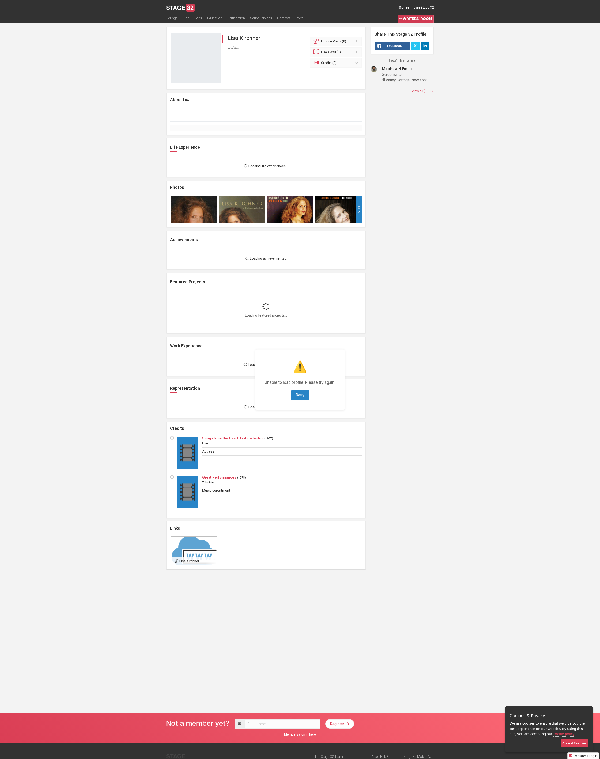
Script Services (261, 18)
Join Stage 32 (423, 7)
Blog (186, 18)
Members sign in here (300, 734)
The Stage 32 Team (329, 757)
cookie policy (563, 733)
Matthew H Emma (397, 69)
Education (214, 18)
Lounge (171, 18)
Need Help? (380, 757)
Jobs (198, 18)
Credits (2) (329, 63)
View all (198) (422, 91)
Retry (300, 395)
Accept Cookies (574, 743)
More (358, 209)
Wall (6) (331, 52)
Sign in (404, 7)
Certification (236, 18)
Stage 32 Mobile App (419, 757)
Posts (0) (333, 41)
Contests (284, 18)
